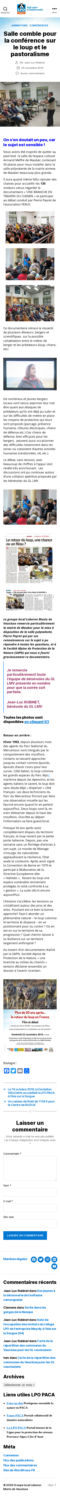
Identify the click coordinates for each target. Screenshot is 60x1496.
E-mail (8, 1201)
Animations (20, 25)
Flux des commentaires (20, 1465)
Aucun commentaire (32, 73)
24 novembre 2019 (32, 67)
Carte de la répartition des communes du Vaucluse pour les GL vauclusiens (28, 1345)
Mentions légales (15, 1259)
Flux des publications (18, 1460)
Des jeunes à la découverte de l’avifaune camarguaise (29, 1295)
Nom (7, 1185)
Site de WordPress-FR (19, 1470)
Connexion (11, 1455)
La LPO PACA (16, 1428)
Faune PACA (15, 1415)
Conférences (38, 25)
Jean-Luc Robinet (34, 62)
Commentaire (12, 1153)
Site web (8, 1217)
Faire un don (15, 1403)
